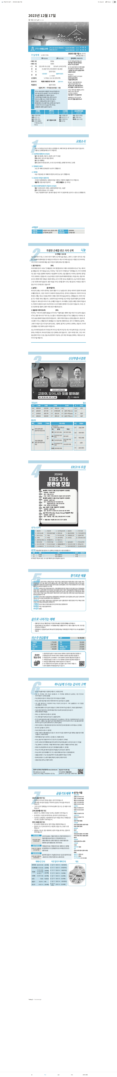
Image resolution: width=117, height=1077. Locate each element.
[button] (6, 2)
